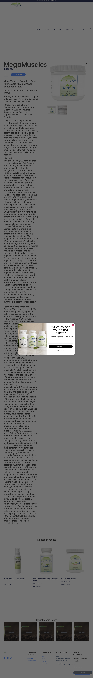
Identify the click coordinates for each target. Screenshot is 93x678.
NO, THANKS (60, 350)
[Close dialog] (73, 325)
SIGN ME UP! (60, 346)
